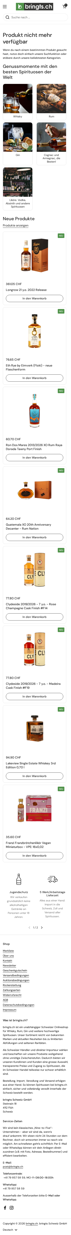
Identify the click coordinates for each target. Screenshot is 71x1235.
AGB (5, 1000)
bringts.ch (32, 1223)
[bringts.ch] (34, 6)
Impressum (9, 1009)
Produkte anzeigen (15, 225)
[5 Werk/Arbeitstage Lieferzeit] (52, 879)
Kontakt (7, 960)
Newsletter (9, 965)
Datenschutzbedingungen (18, 1004)
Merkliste (8, 950)
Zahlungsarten (11, 990)
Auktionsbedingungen (16, 980)
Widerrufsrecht (12, 995)
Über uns (8, 955)
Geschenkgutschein (15, 970)
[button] (64, 6)
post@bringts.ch (13, 1166)
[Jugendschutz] (18, 879)
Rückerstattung (12, 985)
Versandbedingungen (16, 975)
